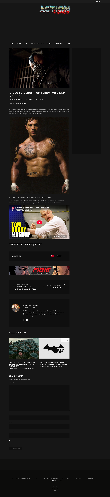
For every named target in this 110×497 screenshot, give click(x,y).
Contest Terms (92, 478)
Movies (20, 43)
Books (50, 43)
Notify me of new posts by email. (19, 442)
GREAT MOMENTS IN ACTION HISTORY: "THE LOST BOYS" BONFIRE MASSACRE (24, 288)
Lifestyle (59, 43)
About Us (65, 478)
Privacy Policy (56, 480)
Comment (12, 382)
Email (11, 422)
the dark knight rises (16, 244)
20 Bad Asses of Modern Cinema (53, 362)
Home (12, 43)
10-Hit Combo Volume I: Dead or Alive (52, 286)
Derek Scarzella (18, 99)
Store (68, 43)
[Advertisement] (55, 28)
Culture (41, 43)
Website (11, 431)
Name (11, 413)
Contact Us (77, 478)
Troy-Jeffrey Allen (46, 364)
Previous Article (22, 284)
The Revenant (29, 244)
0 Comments (23, 103)
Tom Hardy (38, 244)
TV (26, 43)
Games (32, 43)
